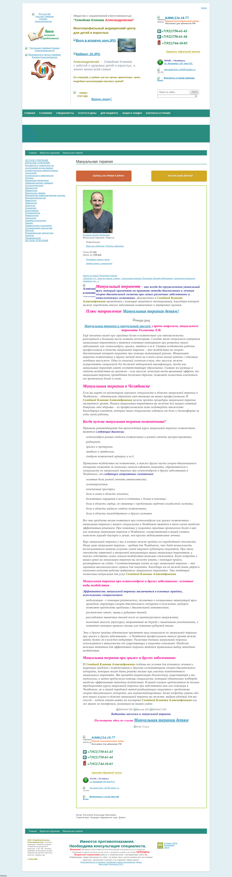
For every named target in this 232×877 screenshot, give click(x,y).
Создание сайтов (170, 843)
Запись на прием (90, 275)
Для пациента (109, 113)
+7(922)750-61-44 (174, 36)
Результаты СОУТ (116, 864)
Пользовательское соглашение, (93, 862)
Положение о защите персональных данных (124, 862)
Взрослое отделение (95, 245)
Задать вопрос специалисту (99, 263)
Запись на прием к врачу (108, 176)
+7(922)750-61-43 (174, 30)
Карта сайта (103, 864)
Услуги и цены (87, 113)
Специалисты (65, 113)
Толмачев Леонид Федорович (96, 234)
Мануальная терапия (73, 831)
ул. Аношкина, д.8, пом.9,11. (178, 63)
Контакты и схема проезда (179, 78)
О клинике (45, 113)
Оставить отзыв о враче (98, 259)
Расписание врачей (180, 176)
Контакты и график (158, 113)
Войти (204, 8)
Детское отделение (114, 245)
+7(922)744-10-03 (174, 43)
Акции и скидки (132, 113)
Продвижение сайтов (169, 846)
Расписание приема (108, 275)
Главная (29, 113)
